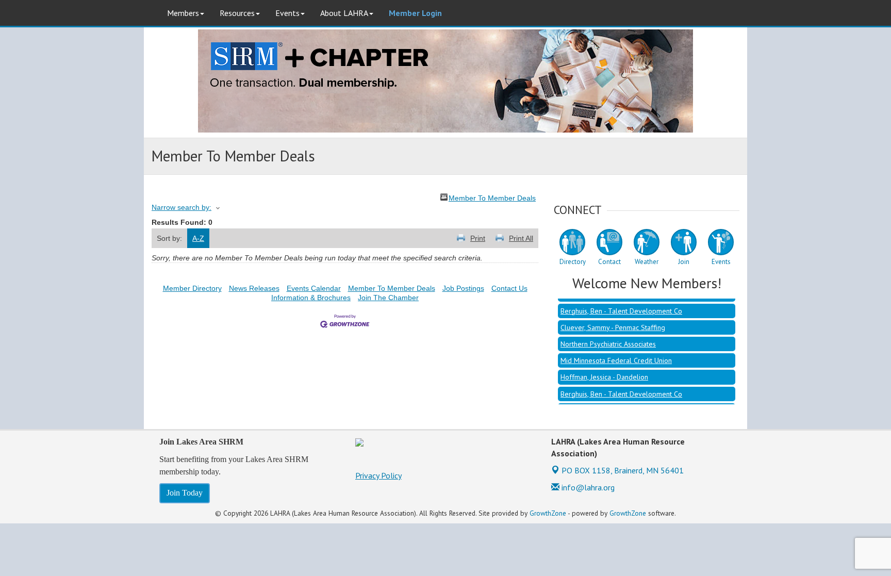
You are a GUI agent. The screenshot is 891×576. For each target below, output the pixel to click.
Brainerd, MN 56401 (623, 470)
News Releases (254, 288)
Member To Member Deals (492, 197)
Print (477, 238)
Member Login (415, 13)
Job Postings (463, 288)
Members (183, 13)
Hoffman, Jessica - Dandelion (604, 370)
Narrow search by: (181, 207)
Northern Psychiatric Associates (608, 337)
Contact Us (509, 288)
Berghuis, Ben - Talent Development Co (621, 304)
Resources (237, 13)
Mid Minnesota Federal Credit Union (616, 353)
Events (287, 13)
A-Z (198, 238)
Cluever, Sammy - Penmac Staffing (612, 320)
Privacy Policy (378, 475)
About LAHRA (344, 13)
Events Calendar (314, 288)
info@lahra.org (587, 487)
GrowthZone (548, 513)
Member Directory (192, 288)
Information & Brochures (311, 297)
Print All (521, 238)
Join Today (185, 492)
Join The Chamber (388, 297)
